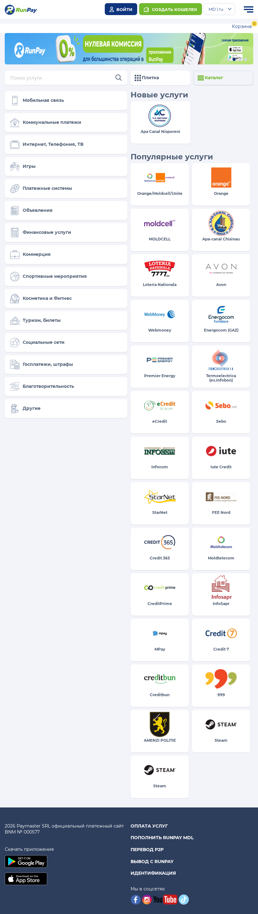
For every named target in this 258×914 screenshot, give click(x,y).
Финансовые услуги (47, 232)
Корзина (242, 26)
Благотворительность (48, 386)
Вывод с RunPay (152, 861)
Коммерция (37, 254)
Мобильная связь (43, 100)
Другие (32, 408)
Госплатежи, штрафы (48, 364)
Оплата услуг (149, 826)
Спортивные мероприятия (55, 276)
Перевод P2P (147, 849)
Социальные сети (43, 342)
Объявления (38, 210)
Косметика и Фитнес (47, 298)
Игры (29, 166)
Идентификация (153, 873)
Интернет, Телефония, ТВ (53, 144)
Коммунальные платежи (52, 122)
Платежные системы (47, 188)
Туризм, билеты (42, 320)
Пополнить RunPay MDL (162, 837)
